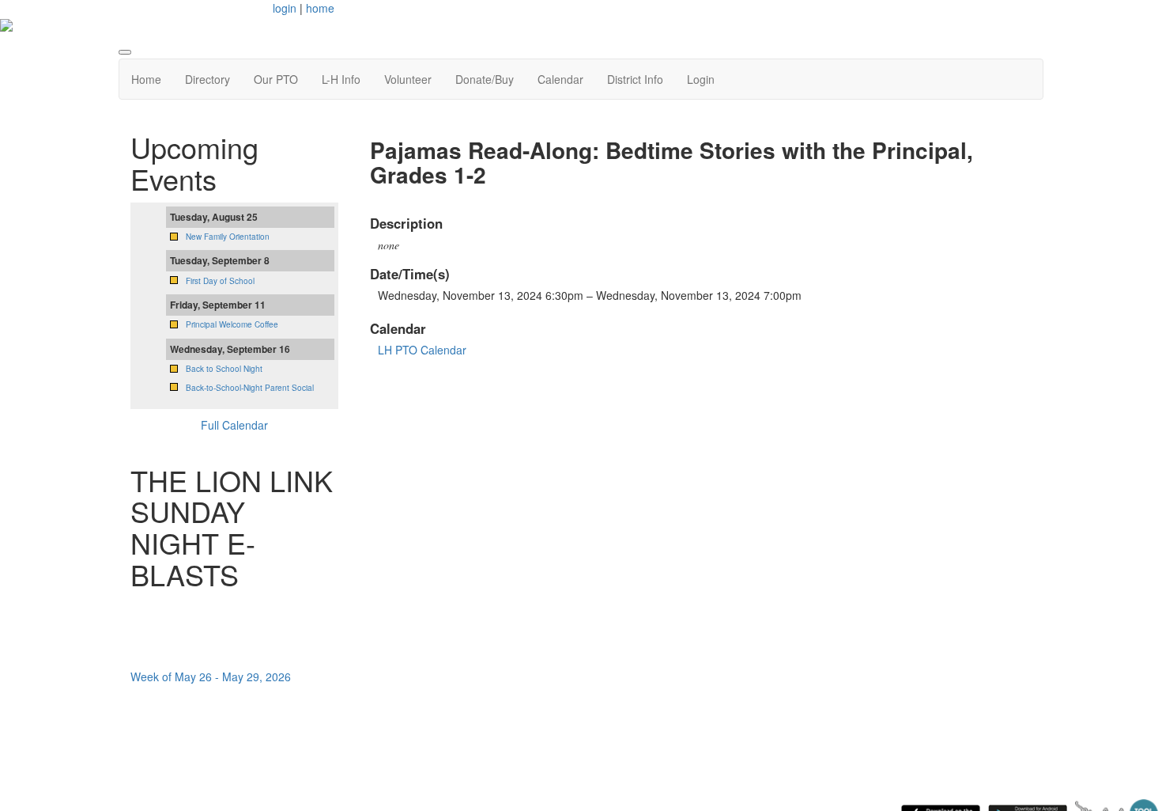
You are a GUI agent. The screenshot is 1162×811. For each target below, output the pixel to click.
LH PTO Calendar (422, 350)
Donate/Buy (484, 79)
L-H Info (341, 79)
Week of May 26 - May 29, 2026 (210, 676)
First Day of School (220, 280)
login (284, 8)
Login (701, 79)
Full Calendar (234, 425)
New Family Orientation (228, 236)
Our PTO (276, 79)
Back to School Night (224, 368)
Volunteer (408, 79)
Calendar (560, 79)
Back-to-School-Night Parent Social (250, 387)
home (320, 8)
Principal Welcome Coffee (232, 324)
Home (146, 79)
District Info (635, 79)
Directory (207, 79)
